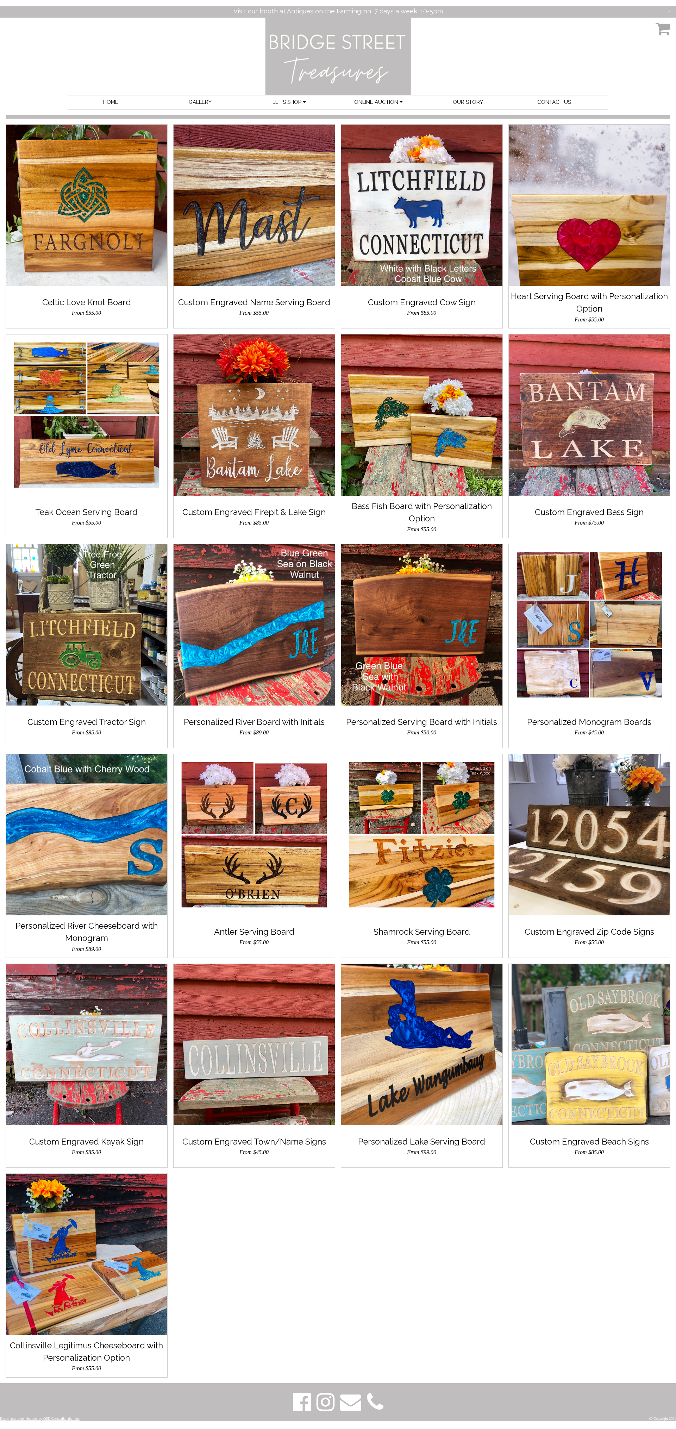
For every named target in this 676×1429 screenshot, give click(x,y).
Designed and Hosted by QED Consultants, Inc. (40, 1419)
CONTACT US (554, 102)
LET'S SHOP (288, 102)
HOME (110, 102)
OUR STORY (468, 102)
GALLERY (200, 102)
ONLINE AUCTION (377, 102)
